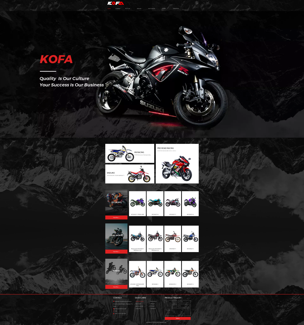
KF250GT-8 (155, 214)
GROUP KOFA (139, 301)
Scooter (152, 306)
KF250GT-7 (172, 214)
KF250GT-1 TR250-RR (137, 214)
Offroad (152, 303)
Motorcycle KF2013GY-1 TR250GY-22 (155, 249)
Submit (177, 318)
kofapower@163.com (120, 308)
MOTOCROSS (139, 306)
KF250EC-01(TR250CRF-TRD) (137, 285)
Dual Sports (153, 301)
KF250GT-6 (190, 214)
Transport (153, 308)
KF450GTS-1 (172, 284)
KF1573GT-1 (172, 249)
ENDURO (138, 308)
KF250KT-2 (190, 284)
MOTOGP (138, 304)
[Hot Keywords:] (197, 3)
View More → (116, 217)
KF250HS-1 (155, 284)
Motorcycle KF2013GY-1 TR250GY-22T (137, 249)
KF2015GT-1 (190, 249)
